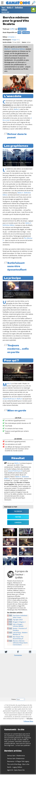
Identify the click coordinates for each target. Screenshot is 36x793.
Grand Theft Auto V (9, 399)
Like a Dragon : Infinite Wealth (18, 625)
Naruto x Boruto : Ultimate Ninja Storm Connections (20, 643)
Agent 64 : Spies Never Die (16, 770)
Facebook (18, 511)
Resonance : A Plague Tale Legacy (18, 761)
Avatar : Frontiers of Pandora (20, 629)
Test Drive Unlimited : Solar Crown (20, 616)
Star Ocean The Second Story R (18, 638)
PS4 (19, 33)
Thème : (14, 699)
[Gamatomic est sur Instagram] (30, 651)
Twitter (18, 517)
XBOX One (22, 29)
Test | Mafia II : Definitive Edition (12, 9)
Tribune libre (28, 721)
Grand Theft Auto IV (15, 471)
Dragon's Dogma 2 (19, 622)
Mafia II (16, 109)
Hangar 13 (15, 40)
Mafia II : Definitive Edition (14, 49)
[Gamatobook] (18, 651)
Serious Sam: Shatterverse (15, 758)
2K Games (11, 37)
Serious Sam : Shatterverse (16, 756)
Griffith (12, 29)
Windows (26, 33)
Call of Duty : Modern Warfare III (20, 633)
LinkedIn (18, 522)
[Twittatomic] (6, 651)
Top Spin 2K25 (18, 620)
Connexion (18, 655)
